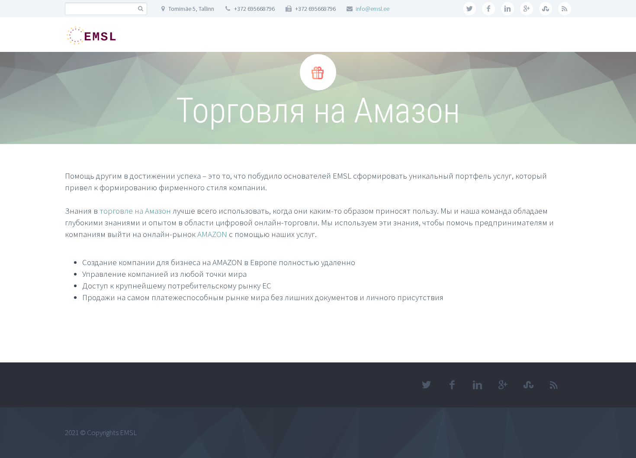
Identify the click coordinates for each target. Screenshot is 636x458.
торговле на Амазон (135, 210)
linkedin (507, 8)
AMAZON (212, 234)
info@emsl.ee (372, 9)
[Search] (140, 9)
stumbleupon (545, 8)
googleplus (526, 8)
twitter (469, 8)
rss (564, 8)
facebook (488, 8)
